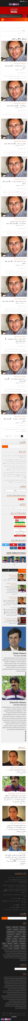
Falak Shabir (16, 936)
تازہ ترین (8, 980)
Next (7, 436)
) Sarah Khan (22, 927)
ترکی (15, 950)
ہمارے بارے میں (21, 1013)
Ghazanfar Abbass (18, 702)
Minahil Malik (14, 941)
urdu (11, 945)
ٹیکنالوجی (23, 1000)
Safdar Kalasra (19, 653)
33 (10, 436)
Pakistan (16, 943)
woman (10, 948)
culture (23, 934)
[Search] (5, 19)
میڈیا (3, 996)
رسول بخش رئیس (23, 140)
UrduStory (23, 948)
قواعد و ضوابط (21, 1014)
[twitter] (25, 733)
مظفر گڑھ (15, 993)
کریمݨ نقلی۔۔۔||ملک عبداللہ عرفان (19, 898)
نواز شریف (7, 957)
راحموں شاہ (14, 952)
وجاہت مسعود (15, 998)
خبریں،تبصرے (22, 952)
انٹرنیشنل (7, 977)
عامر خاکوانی (22, 991)
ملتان (15, 996)
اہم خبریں (15, 574)
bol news (9, 929)
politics (4, 943)
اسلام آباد (19, 977)
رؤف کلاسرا (23, 984)
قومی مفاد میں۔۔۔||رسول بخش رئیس (14, 301)
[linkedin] (25, 735)
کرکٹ (7, 1005)
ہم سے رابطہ (5, 1014)
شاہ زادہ (6, 955)
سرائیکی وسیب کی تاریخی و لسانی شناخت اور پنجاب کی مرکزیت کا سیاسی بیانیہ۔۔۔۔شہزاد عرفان (15, 467)
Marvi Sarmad (22, 941)
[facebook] (25, 672)
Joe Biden (8, 938)
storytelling (16, 945)
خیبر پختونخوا (8, 982)
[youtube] (25, 736)
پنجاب (11, 1000)
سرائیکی (12, 618)
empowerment (10, 934)
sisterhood (23, 945)
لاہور (5, 991)
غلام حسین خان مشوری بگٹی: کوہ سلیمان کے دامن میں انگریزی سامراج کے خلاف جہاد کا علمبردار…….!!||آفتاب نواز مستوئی (14, 474)
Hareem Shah (22, 938)
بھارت (13, 980)
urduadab (6, 945)
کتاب (4, 618)
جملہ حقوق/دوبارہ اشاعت (9, 1013)
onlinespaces (22, 943)
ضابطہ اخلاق (13, 1014)
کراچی (11, 1005)
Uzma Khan (16, 948)
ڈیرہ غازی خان (22, 1005)
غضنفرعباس (17, 793)
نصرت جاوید (14, 957)
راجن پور (17, 984)
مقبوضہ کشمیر (22, 996)
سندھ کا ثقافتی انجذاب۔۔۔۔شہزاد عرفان (14, 455)
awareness (15, 929)
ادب (24, 977)
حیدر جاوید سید (8, 950)
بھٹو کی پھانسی (21, 950)
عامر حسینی (11, 989)
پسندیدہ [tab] (6, 570)
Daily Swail (18, 934)
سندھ (10, 986)
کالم (16, 1005)
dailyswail (17, 69)
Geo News (9, 936)
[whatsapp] (25, 674)
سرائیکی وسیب (13, 955)
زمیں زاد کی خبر (21, 955)
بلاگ (11, 607)
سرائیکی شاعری (8, 618)
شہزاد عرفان (11, 574)
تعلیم (24, 982)
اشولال (16, 618)
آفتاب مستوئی (14, 607)
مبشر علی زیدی (22, 993)
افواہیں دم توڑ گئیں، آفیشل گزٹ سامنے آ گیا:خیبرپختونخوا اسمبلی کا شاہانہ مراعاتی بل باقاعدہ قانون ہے (14, 461)
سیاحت (21, 793)
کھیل (24, 1007)
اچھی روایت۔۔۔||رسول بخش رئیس (15, 143)
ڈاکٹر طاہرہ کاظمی (21, 1003)
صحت (24, 989)
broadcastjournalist (21, 931)
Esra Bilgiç (23, 936)
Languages (14, 1016)
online (8, 941)
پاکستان (16, 1000)
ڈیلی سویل (23, 959)
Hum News (15, 938)
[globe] (25, 740)
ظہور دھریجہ (19, 989)
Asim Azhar (22, 929)
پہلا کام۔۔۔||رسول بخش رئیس (16, 105)
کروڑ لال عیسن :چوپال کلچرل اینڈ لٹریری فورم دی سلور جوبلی (10, 622)
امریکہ (13, 977)
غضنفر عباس (17, 773)
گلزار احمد (18, 1007)
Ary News (8, 927)
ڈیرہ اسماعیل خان (11, 1003)
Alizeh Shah (15, 927)
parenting (10, 943)
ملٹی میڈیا (9, 996)
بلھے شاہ (5, 948)
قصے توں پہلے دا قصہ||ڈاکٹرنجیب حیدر (18, 907)
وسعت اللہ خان (7, 998)
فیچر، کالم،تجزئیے (17, 140)
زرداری (8, 952)
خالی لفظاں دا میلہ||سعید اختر (20, 904)
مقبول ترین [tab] (22, 571)
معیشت (9, 993)
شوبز (6, 986)
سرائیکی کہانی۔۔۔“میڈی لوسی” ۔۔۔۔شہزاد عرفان (16, 909)
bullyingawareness (11, 931)
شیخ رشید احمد (22, 957)
